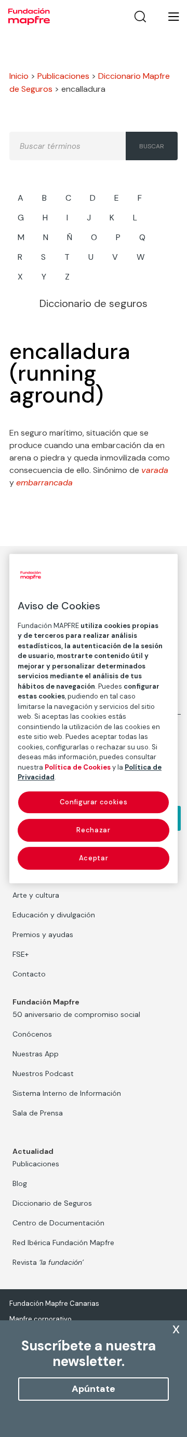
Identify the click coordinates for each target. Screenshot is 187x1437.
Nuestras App (35, 1053)
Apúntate (93, 1389)
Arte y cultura (35, 895)
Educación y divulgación (53, 914)
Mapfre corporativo (40, 1319)
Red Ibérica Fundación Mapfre (63, 1242)
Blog (19, 1183)
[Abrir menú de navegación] (167, 16)
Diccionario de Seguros (52, 1203)
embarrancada (44, 482)
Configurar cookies (94, 802)
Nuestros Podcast (43, 1073)
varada (156, 470)
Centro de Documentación (58, 1222)
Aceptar (94, 858)
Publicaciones (63, 76)
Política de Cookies (78, 767)
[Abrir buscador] (140, 16)
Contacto (29, 974)
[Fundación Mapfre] (29, 16)
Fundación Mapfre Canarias (54, 1303)
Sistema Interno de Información (66, 1093)
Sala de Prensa (37, 1113)
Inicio (19, 76)
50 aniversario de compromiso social (76, 1014)
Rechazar (93, 830)
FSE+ (20, 954)
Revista (48, 1262)
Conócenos (32, 1034)
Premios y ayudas (42, 934)
